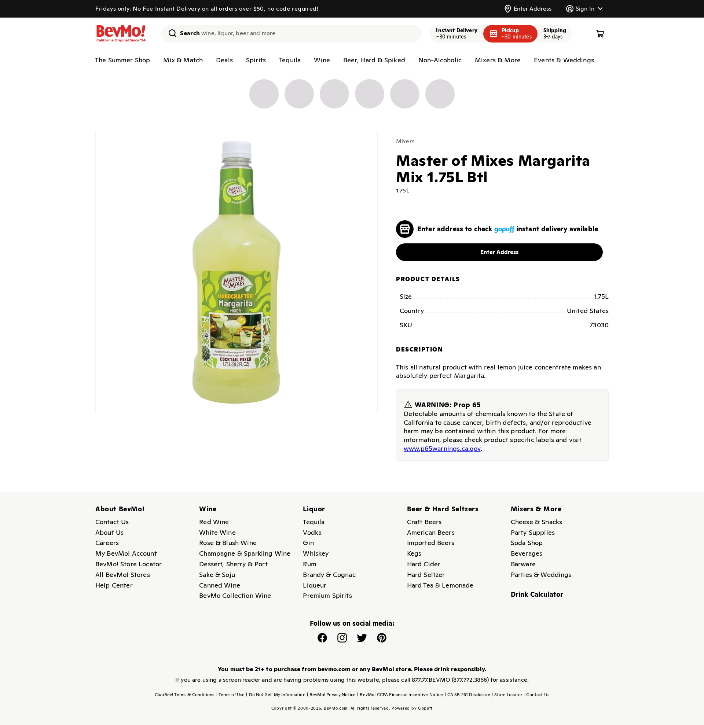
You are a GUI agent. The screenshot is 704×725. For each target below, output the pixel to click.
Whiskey (316, 553)
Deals (224, 60)
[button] (584, 8)
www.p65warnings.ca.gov (442, 448)
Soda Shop (527, 542)
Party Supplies (533, 532)
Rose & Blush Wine (228, 542)
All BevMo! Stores (122, 574)
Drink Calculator (537, 594)
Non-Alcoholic (440, 60)
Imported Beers (430, 542)
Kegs (414, 553)
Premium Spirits (327, 595)
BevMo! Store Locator (128, 564)
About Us (109, 532)
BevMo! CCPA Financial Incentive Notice (400, 695)
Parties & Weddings (541, 574)
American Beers (431, 532)
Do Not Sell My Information (275, 695)
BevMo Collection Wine (235, 595)
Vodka (312, 532)
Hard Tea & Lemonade (440, 585)
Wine (322, 60)
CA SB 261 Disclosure (467, 695)
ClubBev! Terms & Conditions (184, 695)
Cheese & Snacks (536, 522)
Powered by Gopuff (412, 708)
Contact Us (112, 522)
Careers (107, 542)
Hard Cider (424, 564)
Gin (308, 542)
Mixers (405, 141)
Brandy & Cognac (329, 574)
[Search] (170, 33)
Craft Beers (424, 522)
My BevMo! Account (126, 553)
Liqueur (314, 585)
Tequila (290, 60)
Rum (309, 564)
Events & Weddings (564, 60)
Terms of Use (230, 695)
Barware (523, 564)
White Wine (217, 532)
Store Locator (507, 695)
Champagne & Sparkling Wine (244, 553)
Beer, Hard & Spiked (374, 60)
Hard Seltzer (426, 574)
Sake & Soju (217, 574)
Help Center (114, 585)
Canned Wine (219, 585)
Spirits (256, 60)
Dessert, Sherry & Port (233, 564)
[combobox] (291, 33)
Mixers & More (498, 60)
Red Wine (214, 522)
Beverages (526, 553)
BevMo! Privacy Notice (331, 695)
